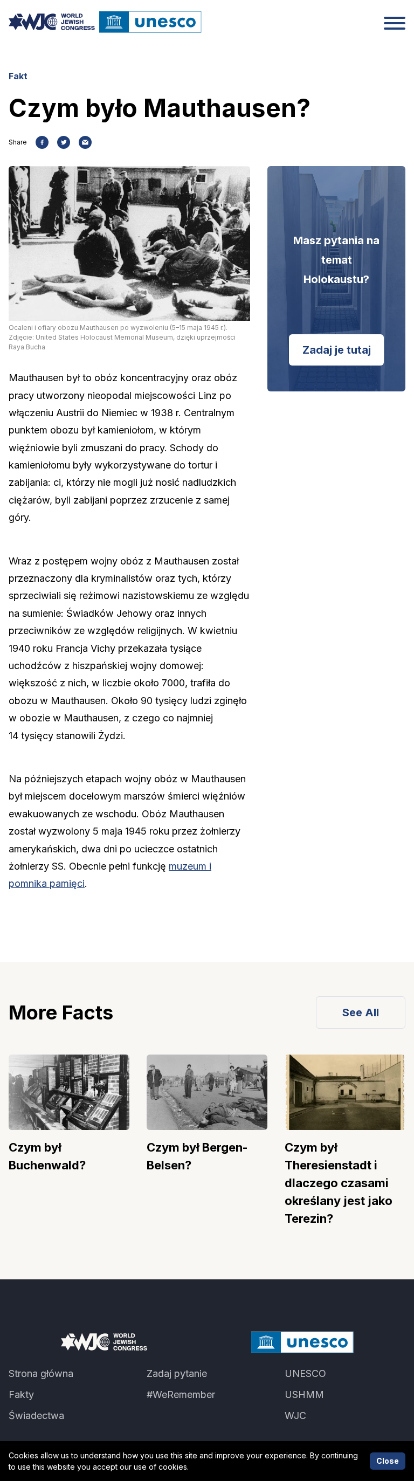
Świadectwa (36, 1415)
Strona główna (41, 1373)
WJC (295, 1415)
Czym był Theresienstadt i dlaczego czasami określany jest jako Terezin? (338, 1182)
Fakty (21, 1394)
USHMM (304, 1394)
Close (387, 1460)
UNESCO (305, 1373)
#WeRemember (181, 1394)
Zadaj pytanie (177, 1373)
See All (360, 1012)
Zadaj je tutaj (336, 349)
